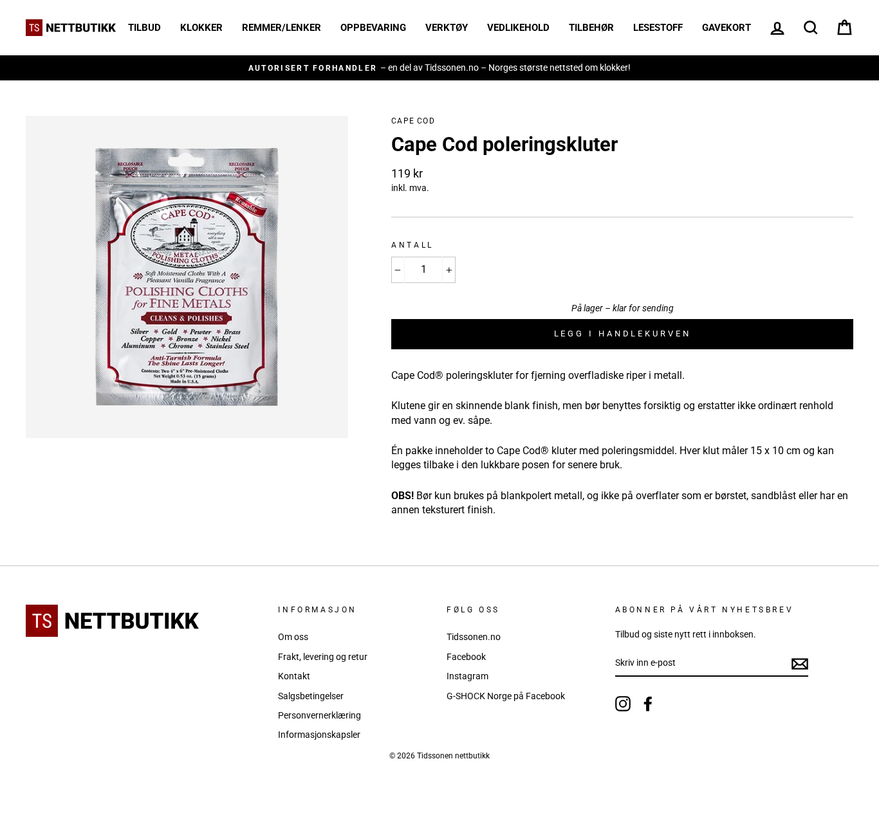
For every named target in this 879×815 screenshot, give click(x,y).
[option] (439, 68)
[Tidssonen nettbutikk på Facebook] (648, 703)
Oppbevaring (373, 27)
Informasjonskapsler (319, 734)
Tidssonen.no (474, 637)
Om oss (293, 637)
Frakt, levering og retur (322, 657)
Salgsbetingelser (311, 696)
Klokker (201, 27)
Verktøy (446, 27)
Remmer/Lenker (281, 27)
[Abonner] (799, 664)
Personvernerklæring (319, 715)
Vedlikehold (518, 27)
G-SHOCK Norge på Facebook (506, 696)
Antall (412, 245)
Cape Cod (413, 120)
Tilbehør (591, 27)
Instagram (467, 676)
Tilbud (144, 27)
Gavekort (726, 27)
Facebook (466, 657)
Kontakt (294, 676)
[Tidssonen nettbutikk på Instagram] (623, 703)
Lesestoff (658, 27)
